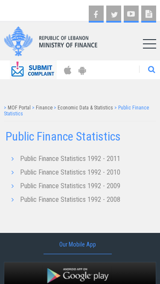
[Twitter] (113, 14)
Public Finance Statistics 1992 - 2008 (70, 199)
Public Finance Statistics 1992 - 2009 (70, 186)
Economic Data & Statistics (85, 108)
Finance (44, 108)
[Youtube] (131, 14)
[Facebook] (96, 14)
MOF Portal (19, 108)
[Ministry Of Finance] (50, 38)
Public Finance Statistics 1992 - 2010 (70, 172)
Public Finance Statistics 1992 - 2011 (70, 159)
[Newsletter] (148, 14)
